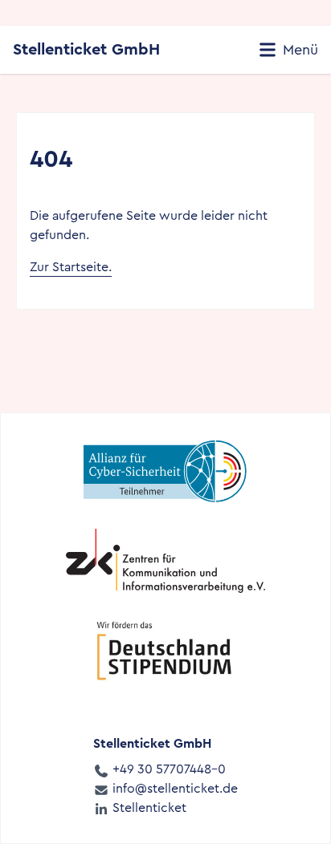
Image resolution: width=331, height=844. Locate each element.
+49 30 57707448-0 (167, 769)
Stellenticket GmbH (86, 49)
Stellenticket (147, 807)
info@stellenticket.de (173, 788)
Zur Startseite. (71, 267)
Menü (298, 49)
